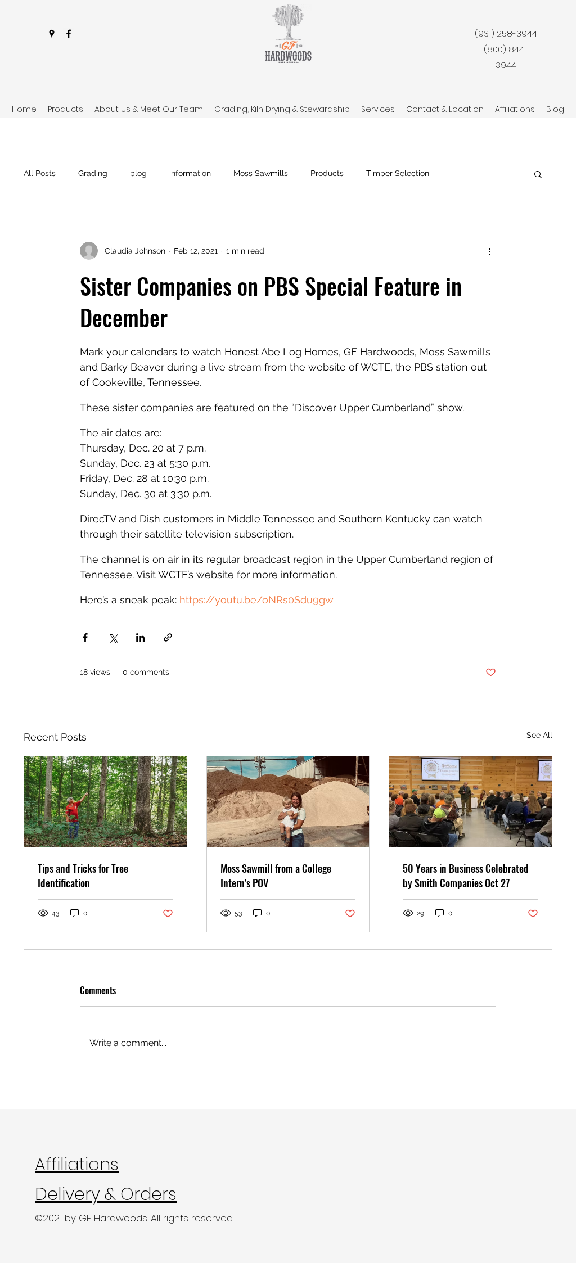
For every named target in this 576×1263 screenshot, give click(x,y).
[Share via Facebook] (85, 637)
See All (539, 734)
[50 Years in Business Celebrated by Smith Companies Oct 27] (470, 801)
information (190, 173)
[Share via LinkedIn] (140, 637)
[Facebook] (68, 33)
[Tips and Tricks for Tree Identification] (105, 801)
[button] (538, 173)
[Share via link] (168, 637)
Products (327, 173)
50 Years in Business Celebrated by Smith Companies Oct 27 (466, 875)
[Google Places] (51, 33)
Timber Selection (397, 173)
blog (138, 173)
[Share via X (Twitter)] (112, 637)
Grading (92, 173)
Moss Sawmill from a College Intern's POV (275, 875)
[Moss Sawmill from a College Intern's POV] (288, 801)
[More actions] (489, 251)
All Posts (40, 173)
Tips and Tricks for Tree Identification (83, 875)
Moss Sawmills (260, 173)
